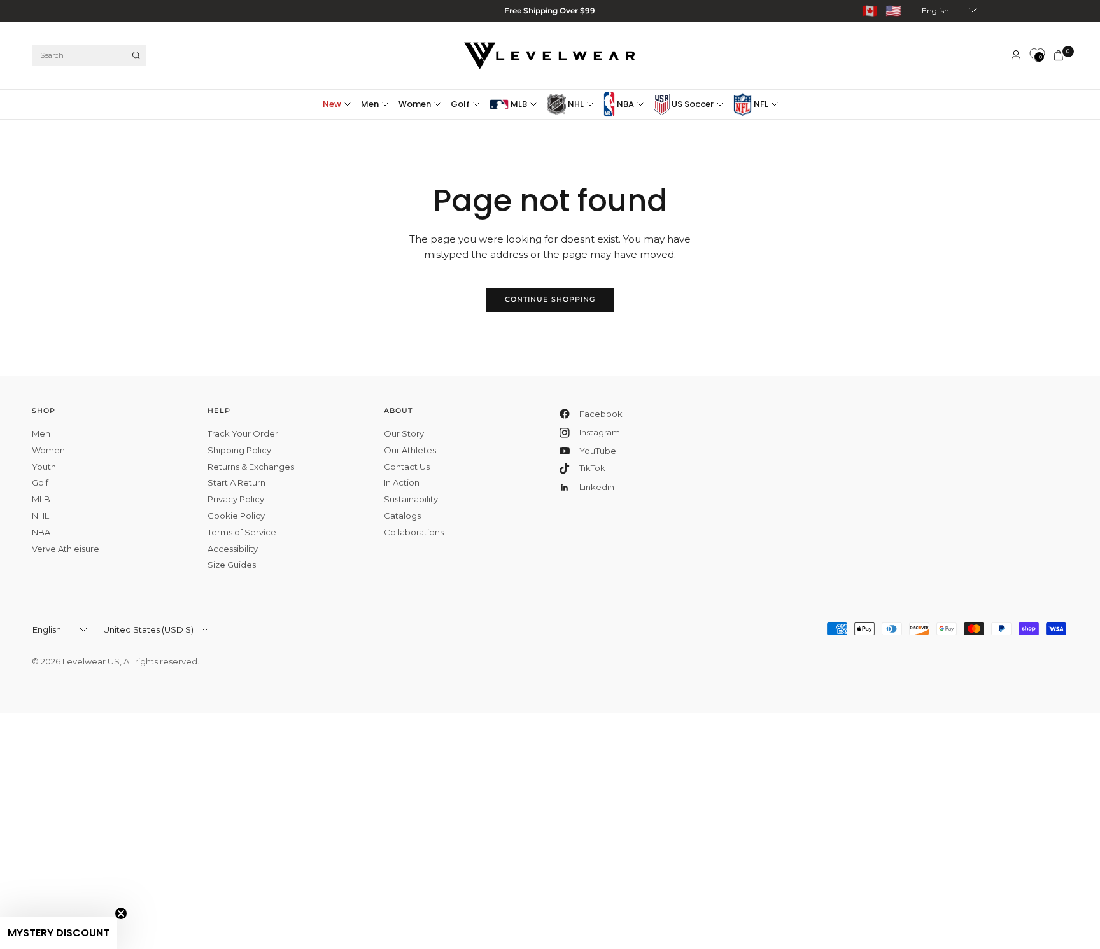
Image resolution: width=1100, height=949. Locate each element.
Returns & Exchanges (251, 466)
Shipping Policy (239, 450)
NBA (624, 104)
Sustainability (411, 499)
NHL (575, 104)
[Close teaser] (121, 913)
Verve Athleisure (65, 549)
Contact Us (407, 466)
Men (370, 104)
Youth (44, 466)
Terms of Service (242, 532)
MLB (518, 104)
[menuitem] (339, 104)
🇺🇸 (893, 10)
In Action (402, 482)
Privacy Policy (236, 499)
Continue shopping (550, 299)
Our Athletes (410, 450)
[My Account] (1016, 55)
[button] (58, 933)
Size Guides (232, 564)
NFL (760, 104)
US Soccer (692, 104)
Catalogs (402, 515)
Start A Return (236, 482)
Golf (460, 104)
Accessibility (233, 549)
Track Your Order (243, 433)
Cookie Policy (236, 515)
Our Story (404, 433)
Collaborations (414, 532)
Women (414, 104)
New (332, 104)
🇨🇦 (870, 10)
